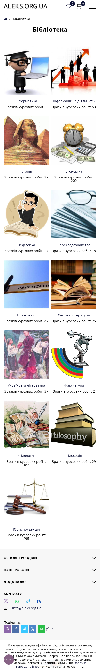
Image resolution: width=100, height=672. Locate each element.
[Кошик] (79, 6)
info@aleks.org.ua (26, 608)
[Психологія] (26, 284)
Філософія (74, 455)
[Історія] (26, 140)
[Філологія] (26, 424)
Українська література (26, 385)
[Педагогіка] (26, 214)
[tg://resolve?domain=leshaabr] (29, 602)
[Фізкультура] (73, 354)
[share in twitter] (32, 629)
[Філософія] (73, 424)
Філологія (26, 455)
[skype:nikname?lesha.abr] (40, 602)
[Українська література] (26, 354)
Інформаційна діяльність (74, 101)
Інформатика (26, 101)
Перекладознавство (73, 245)
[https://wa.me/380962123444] (18, 602)
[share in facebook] (15, 629)
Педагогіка (26, 245)
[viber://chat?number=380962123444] (7, 602)
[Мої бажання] (68, 6)
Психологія (26, 315)
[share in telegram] (24, 629)
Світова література (74, 315)
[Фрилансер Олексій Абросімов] (25, 6)
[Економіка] (73, 140)
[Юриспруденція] (26, 498)
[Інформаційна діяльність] (73, 70)
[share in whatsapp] (41, 629)
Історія (26, 171)
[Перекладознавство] (73, 214)
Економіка (74, 171)
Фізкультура (74, 385)
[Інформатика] (26, 70)
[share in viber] (7, 629)
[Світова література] (73, 284)
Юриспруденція (26, 529)
